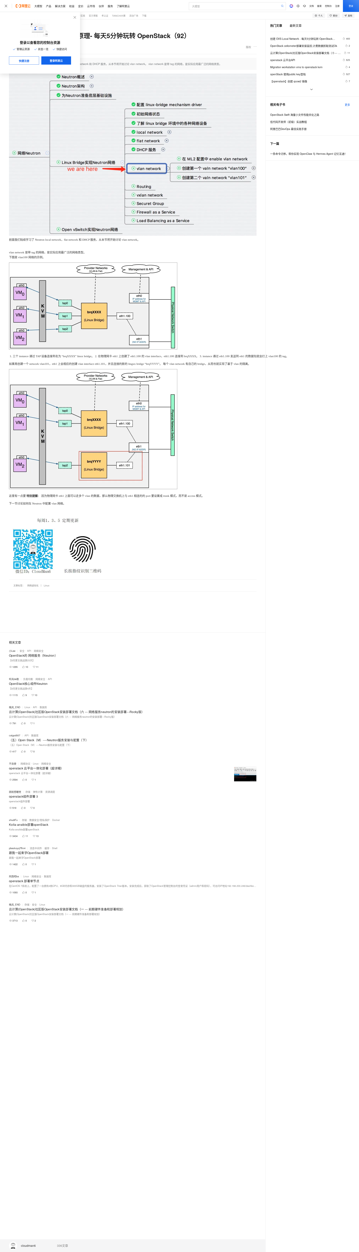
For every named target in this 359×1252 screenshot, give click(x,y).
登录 (351, 5)
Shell (54, 848)
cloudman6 (28, 1246)
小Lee (12, 651)
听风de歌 (14, 679)
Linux (46, 585)
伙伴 (101, 6)
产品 (48, 6)
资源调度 (50, 791)
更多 (347, 104)
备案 (319, 5)
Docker (56, 820)
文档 (311, 5)
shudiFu (13, 820)
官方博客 (93, 15)
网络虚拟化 (33, 585)
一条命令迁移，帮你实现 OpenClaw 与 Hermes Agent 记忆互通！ (308, 154)
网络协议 (25, 763)
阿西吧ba (14, 876)
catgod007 (14, 735)
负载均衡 (28, 679)
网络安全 (39, 651)
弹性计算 (38, 791)
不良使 (12, 763)
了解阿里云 (123, 6)
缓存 (47, 848)
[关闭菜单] (6, 6)
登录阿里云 (56, 60)
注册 (337, 5)
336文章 (62, 1246)
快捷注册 (24, 61)
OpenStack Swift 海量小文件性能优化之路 (294, 114)
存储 (27, 791)
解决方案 (60, 6)
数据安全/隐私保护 (39, 820)
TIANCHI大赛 (118, 15)
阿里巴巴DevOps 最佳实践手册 (288, 129)
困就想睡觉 (15, 791)
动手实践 (80, 15)
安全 (22, 651)
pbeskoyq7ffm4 (17, 848)
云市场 (91, 6)
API (29, 651)
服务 (110, 6)
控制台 (328, 5)
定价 (80, 6)
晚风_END (14, 707)
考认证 (105, 15)
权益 (71, 6)
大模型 (38, 6)
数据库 (43, 707)
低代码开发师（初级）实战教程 (288, 122)
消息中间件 (36, 848)
